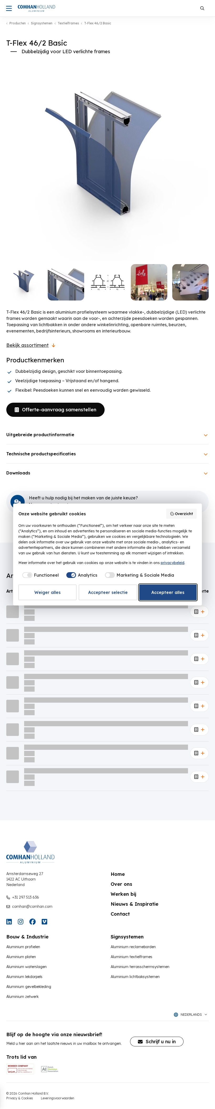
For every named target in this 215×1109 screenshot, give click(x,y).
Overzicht (184, 513)
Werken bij (123, 894)
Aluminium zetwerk (22, 996)
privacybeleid (172, 562)
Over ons (121, 884)
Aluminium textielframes (131, 956)
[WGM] (20, 1069)
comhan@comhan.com (32, 906)
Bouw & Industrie (27, 937)
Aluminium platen (21, 956)
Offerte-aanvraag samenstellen (59, 410)
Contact (120, 914)
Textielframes (68, 23)
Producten (17, 23)
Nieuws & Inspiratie (134, 904)
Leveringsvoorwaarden (57, 1098)
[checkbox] (39, 575)
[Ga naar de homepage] (36, 8)
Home (118, 874)
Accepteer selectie (108, 592)
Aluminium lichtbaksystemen (135, 976)
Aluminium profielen (23, 946)
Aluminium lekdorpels (24, 976)
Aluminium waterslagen (26, 966)
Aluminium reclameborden (133, 946)
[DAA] (49, 1069)
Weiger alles (47, 592)
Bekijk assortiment (27, 345)
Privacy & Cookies (19, 1098)
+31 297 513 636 (25, 897)
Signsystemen (41, 23)
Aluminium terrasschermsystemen (140, 966)
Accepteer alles (167, 592)
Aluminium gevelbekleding (28, 986)
